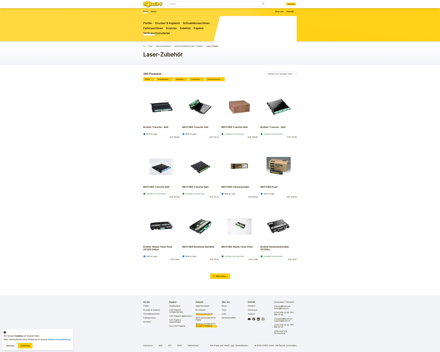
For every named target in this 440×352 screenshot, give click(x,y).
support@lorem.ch (282, 321)
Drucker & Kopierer (167, 23)
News (154, 11)
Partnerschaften (229, 318)
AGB (160, 345)
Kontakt (290, 11)
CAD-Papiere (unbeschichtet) (176, 311)
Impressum (148, 345)
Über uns (279, 11)
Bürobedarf (201, 310)
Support (251, 314)
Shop (145, 11)
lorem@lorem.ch (281, 308)
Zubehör (185, 28)
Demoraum (253, 310)
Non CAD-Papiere (177, 326)
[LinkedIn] (258, 319)
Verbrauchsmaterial (156, 33)
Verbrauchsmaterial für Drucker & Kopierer (206, 325)
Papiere (199, 28)
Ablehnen (10, 346)
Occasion (147, 322)
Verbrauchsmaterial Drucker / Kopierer (188, 46)
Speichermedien (203, 306)
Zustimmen (25, 346)
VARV (179, 345)
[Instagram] (263, 319)
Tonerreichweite (213, 79)
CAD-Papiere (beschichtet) (175, 321)
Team (224, 310)
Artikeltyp (179, 79)
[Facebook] (253, 319)
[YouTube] (249, 319)
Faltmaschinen (153, 28)
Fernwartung (279, 333)
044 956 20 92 (284, 326)
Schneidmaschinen (151, 314)
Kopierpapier (174, 306)
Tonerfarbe (195, 79)
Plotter (147, 23)
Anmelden (291, 4)
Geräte (146, 302)
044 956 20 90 (284, 313)
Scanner (171, 28)
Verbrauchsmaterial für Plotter (206, 319)
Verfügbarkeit (162, 79)
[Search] (263, 4)
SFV (170, 345)
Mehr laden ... (221, 276)
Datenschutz (193, 345)
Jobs (224, 314)
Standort (251, 306)
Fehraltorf (290, 302)
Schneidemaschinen (196, 23)
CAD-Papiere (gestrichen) (180, 316)
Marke (147, 79)
